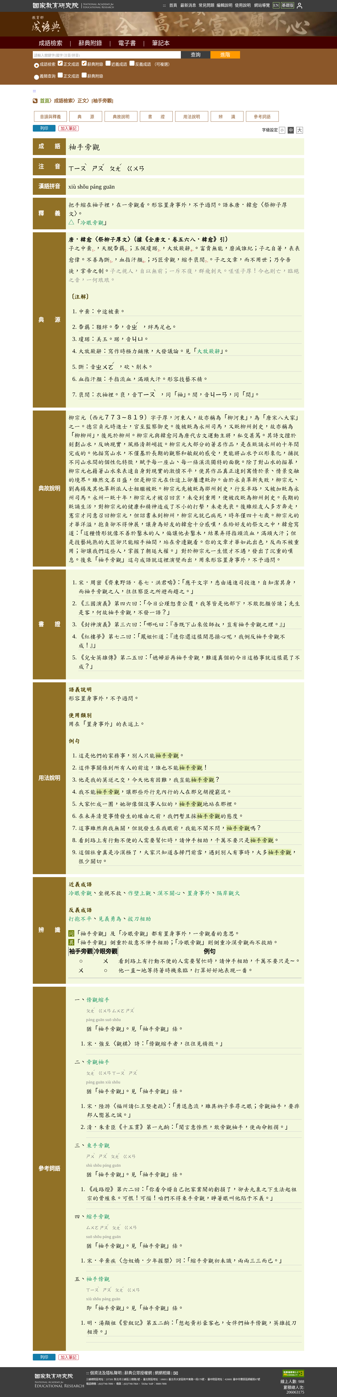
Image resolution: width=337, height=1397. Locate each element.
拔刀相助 (139, 918)
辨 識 (227, 117)
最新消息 (188, 5)
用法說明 (191, 117)
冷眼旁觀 (92, 222)
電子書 (127, 43)
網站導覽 (262, 5)
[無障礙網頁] (293, 1374)
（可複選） (117, 64)
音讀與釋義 (50, 117)
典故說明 (121, 117)
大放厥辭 (208, 351)
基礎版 (288, 5)
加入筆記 (68, 128)
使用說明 (243, 5)
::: (164, 5)
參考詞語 (262, 117)
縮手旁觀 (98, 1216)
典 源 (85, 117)
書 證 (156, 117)
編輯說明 (224, 5)
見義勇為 (110, 918)
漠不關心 (169, 893)
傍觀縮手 (98, 999)
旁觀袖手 (98, 1062)
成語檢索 (50, 43)
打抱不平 (80, 918)
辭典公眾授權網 (138, 1373)
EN (276, 5)
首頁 (173, 5)
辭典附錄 (90, 43)
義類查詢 (48, 76)
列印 (44, 128)
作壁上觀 (139, 893)
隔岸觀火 (228, 893)
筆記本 (161, 43)
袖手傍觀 (98, 1279)
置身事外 (198, 893)
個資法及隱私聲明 (106, 1373)
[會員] (299, 5)
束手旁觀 (98, 1145)
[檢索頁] (57, 35)
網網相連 (162, 1373)
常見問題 (206, 5)
